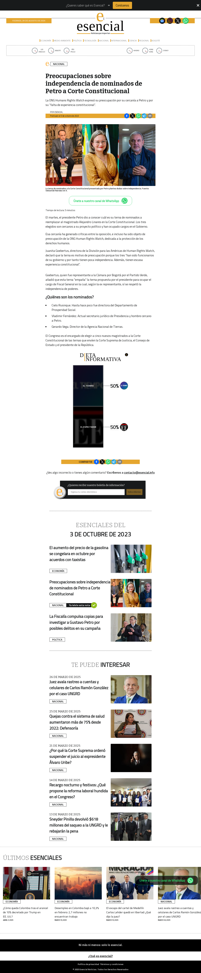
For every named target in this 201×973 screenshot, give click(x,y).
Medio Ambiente (62, 40)
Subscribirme (134, 492)
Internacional (119, 40)
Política (77, 40)
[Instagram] (170, 21)
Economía (46, 40)
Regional (144, 40)
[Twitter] (178, 21)
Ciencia (133, 40)
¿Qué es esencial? (100, 956)
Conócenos (122, 5)
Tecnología (90, 40)
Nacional (104, 40)
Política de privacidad (88, 964)
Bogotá (156, 40)
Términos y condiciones (111, 964)
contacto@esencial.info (139, 472)
